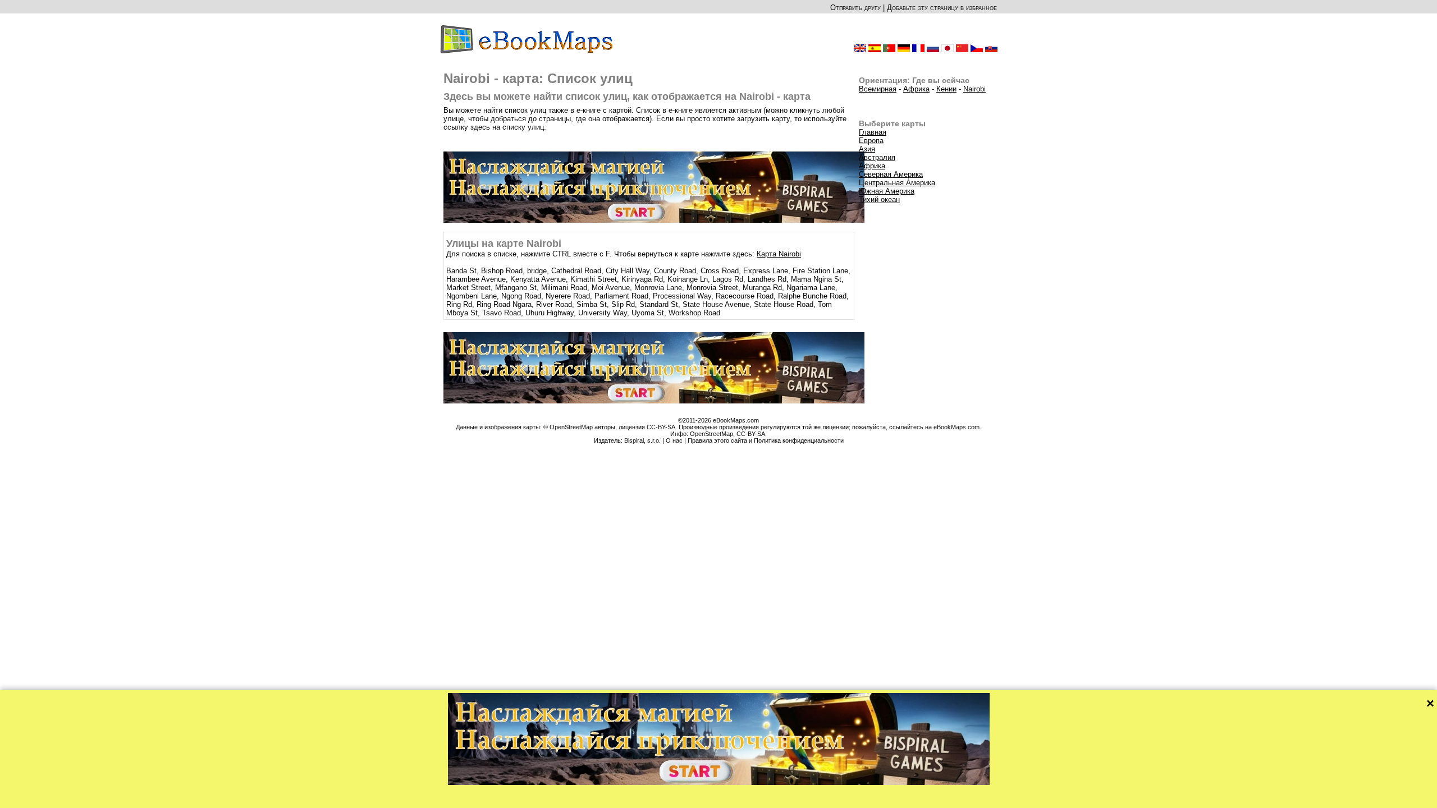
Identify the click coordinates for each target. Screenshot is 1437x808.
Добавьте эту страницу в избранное (942, 7)
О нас (674, 440)
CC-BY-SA (750, 433)
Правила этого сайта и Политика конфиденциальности (766, 440)
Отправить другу (855, 7)
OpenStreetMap (711, 433)
